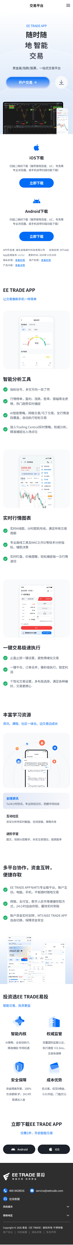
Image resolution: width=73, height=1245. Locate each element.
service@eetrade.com (49, 1190)
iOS (57, 1149)
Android (22, 1149)
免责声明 (51, 1232)
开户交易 (25, 82)
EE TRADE (35, 1227)
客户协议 (8, 1232)
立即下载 (36, 182)
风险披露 (22, 1232)
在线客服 (14, 1199)
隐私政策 (37, 1232)
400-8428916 (16, 1190)
